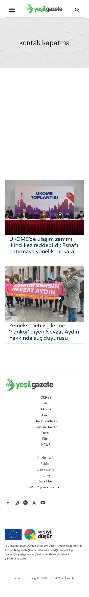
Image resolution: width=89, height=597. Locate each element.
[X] (34, 503)
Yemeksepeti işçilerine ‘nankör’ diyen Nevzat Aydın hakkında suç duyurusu (44, 332)
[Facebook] (8, 503)
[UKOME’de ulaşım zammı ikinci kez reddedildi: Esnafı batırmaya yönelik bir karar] (44, 207)
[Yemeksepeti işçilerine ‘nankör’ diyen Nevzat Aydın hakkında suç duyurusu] (44, 294)
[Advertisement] (44, 115)
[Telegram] (25, 503)
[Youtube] (43, 503)
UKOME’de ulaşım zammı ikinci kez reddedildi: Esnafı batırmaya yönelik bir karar (43, 245)
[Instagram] (17, 503)
